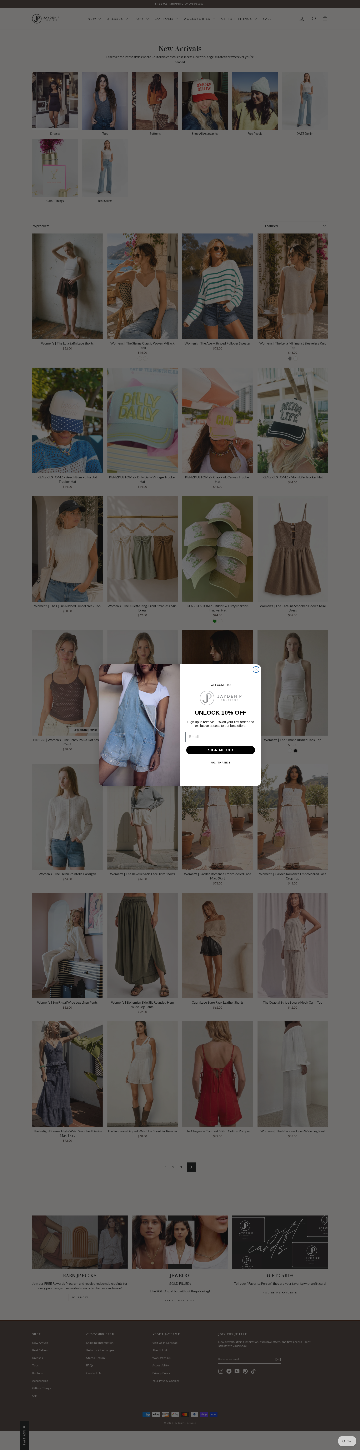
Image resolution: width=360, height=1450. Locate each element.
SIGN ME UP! (220, 750)
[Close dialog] (256, 669)
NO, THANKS (221, 762)
